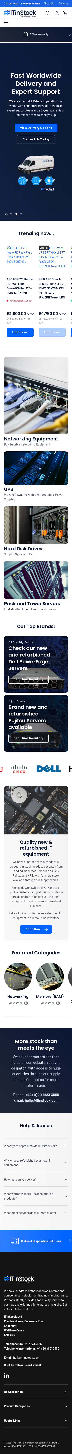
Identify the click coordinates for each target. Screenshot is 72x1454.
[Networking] (18, 977)
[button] (65, 13)
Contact (63, 3)
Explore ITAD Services (36, 156)
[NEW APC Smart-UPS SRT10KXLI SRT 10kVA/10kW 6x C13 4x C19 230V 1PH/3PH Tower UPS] (52, 259)
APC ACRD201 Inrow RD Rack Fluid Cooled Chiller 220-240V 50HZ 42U (20, 286)
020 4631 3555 (31, 3)
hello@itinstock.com (26, 1357)
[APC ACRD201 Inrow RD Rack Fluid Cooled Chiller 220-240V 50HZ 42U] (20, 259)
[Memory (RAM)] (50, 977)
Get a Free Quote (36, 144)
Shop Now (33, 929)
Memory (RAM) (50, 996)
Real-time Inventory (28, 679)
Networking (18, 996)
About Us (49, 3)
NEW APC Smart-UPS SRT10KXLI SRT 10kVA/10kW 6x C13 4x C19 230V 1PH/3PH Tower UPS (52, 288)
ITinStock (16, 1442)
